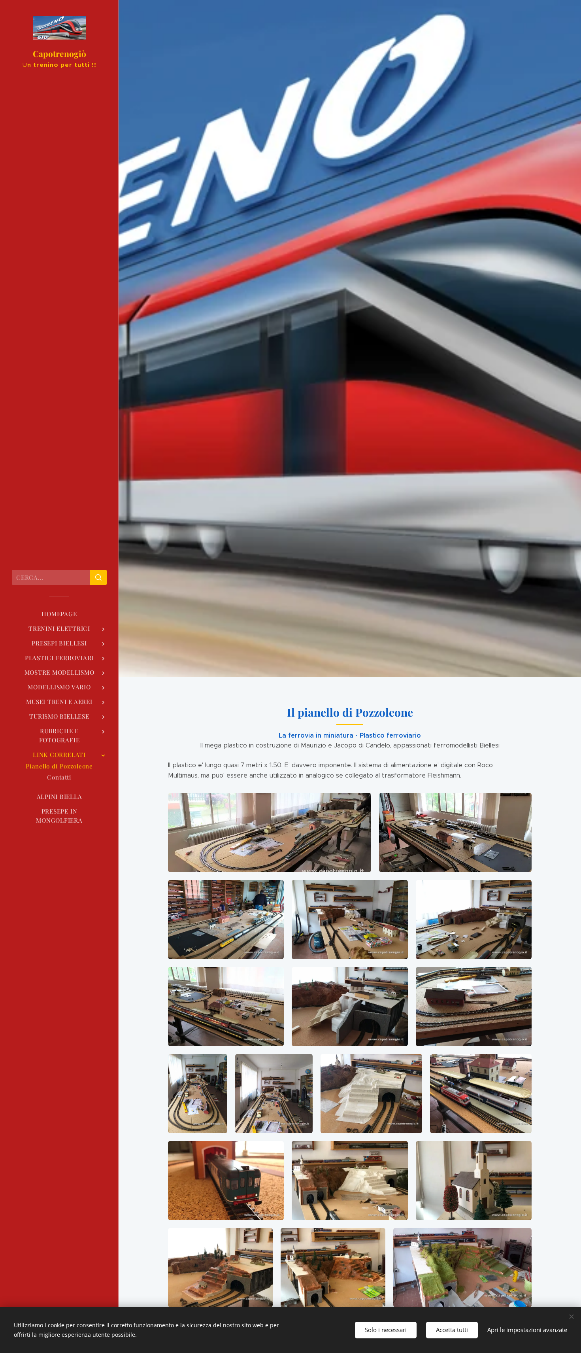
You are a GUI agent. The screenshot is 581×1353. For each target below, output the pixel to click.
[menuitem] (59, 614)
